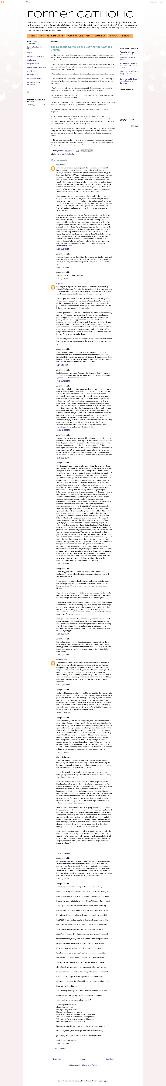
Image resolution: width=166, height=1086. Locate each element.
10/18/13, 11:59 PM (63, 713)
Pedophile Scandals (34, 79)
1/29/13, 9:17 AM (62, 634)
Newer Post (57, 1059)
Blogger (104, 1081)
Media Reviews (32, 75)
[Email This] (82, 150)
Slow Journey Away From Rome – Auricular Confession (129, 73)
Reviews (113, 36)
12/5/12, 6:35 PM (62, 564)
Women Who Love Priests (36, 67)
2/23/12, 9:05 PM (62, 249)
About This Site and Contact (51, 36)
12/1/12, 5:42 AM (62, 458)
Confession (31, 60)
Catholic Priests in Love (35, 56)
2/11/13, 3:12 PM (62, 655)
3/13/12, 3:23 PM (62, 267)
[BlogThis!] (84, 150)
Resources (126, 36)
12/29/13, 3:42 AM (63, 853)
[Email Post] (77, 151)
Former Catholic (80, 15)
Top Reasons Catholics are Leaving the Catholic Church (129, 65)
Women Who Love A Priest (78, 36)
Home (32, 36)
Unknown (59, 660)
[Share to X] (86, 150)
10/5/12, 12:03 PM (63, 381)
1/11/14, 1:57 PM (62, 1043)
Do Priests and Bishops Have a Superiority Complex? (128, 81)
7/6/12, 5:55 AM (62, 344)
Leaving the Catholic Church (66, 154)
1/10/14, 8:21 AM (62, 879)
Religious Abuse (33, 64)
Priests (29, 53)
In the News (100, 36)
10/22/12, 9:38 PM (63, 430)
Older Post (109, 1059)
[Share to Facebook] (89, 150)
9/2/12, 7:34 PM (62, 365)
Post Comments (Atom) (88, 1065)
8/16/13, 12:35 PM (63, 685)
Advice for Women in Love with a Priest (127, 53)
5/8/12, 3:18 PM (62, 279)
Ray (57, 283)
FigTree (59, 165)
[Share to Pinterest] (91, 150)
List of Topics (32, 71)
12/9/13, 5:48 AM (62, 752)
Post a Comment (60, 1048)
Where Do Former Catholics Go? (33, 83)
